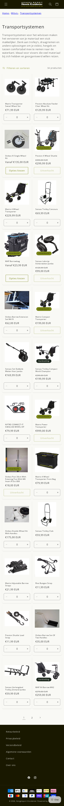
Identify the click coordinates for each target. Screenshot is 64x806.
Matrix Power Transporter (41, 425)
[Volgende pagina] (40, 717)
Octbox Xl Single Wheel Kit (15, 157)
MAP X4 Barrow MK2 (44, 687)
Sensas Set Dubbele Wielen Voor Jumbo (14, 370)
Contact (10, 758)
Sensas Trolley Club (44, 531)
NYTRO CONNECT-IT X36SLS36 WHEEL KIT (14, 425)
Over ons (11, 765)
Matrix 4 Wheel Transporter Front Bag (45, 478)
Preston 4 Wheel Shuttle (46, 156)
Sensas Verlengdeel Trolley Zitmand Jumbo (15, 688)
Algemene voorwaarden (18, 751)
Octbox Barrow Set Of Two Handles (45, 636)
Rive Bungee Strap (43, 583)
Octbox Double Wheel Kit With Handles (16, 532)
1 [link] (24, 717)
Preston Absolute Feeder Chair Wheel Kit (46, 105)
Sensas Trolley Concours (46, 209)
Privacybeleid (13, 738)
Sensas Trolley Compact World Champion (46, 370)
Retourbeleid (13, 731)
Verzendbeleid (14, 745)
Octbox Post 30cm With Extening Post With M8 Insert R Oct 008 (15, 479)
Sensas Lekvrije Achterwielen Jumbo (44, 262)
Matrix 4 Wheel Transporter (12, 210)
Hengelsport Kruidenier (26, 801)
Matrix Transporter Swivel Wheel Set (14, 105)
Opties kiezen (17, 170)
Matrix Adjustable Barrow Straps (16, 584)
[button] (6, 4)
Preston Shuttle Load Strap (14, 636)
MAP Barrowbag (12, 261)
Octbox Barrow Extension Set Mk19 (16, 318)
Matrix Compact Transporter (42, 318)
